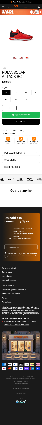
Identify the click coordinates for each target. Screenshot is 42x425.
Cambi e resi (7, 272)
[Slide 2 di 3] (21, 57)
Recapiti (21, 391)
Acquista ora (21, 121)
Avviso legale (7, 302)
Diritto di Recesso (9, 280)
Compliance (7, 276)
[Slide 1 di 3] (15, 57)
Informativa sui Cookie (11, 294)
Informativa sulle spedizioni (21, 388)
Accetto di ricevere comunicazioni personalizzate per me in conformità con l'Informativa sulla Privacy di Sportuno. (20, 255)
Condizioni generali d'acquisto (14, 290)
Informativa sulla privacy (21, 383)
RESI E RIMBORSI (12, 167)
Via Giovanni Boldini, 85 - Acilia (16, 324)
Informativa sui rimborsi (21, 381)
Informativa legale (21, 393)
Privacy (5, 298)
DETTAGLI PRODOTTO (14, 153)
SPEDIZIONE (10, 160)
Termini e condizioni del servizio (21, 386)
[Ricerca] (7, 6)
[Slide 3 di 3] (27, 57)
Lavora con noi (8, 286)
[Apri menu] (3, 6)
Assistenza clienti (9, 268)
